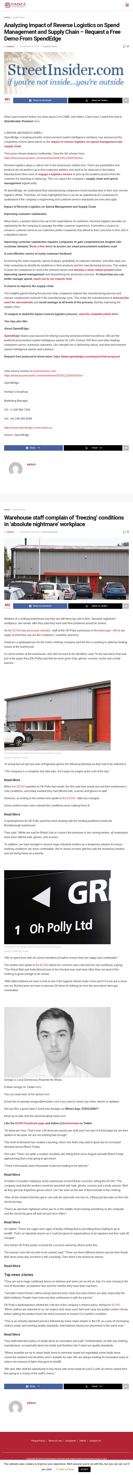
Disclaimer (70, 1440)
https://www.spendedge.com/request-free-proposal (86, 356)
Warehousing (19, 510)
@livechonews (69, 1123)
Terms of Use (55, 1440)
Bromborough (102, 630)
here (37, 121)
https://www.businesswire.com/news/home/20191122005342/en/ (43, 158)
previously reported (38, 630)
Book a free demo (41, 246)
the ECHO (14, 630)
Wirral (116, 630)
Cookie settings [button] (65, 1469)
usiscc (10, 46)
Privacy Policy (38, 1440)
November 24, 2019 (29, 46)
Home (7, 17)
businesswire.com (45, 371)
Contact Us (95, 1440)
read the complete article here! (98, 314)
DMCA (82, 1440)
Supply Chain (19, 17)
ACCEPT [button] (84, 1469)
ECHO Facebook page (30, 1123)
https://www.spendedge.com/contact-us (28, 427)
